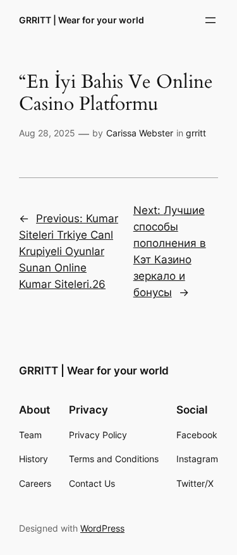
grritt (196, 133)
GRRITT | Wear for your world (81, 20)
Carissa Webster (139, 133)
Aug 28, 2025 (47, 133)
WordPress (102, 528)
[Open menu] (210, 20)
